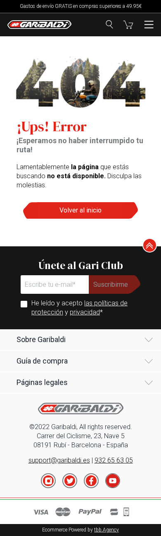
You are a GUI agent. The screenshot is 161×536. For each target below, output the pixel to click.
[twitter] (69, 480)
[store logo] (39, 24)
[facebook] (91, 480)
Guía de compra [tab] (42, 361)
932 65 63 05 (114, 460)
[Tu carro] (128, 25)
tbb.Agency (106, 530)
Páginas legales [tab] (42, 382)
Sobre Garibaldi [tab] (41, 339)
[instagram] (48, 480)
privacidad (85, 312)
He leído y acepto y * (79, 307)
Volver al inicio (80, 210)
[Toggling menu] (149, 24)
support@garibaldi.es (59, 460)
